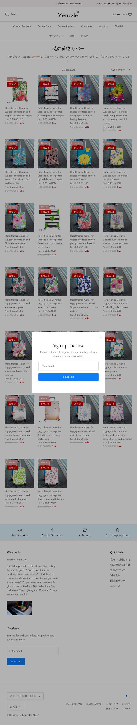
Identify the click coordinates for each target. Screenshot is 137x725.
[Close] (101, 336)
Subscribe (68, 377)
